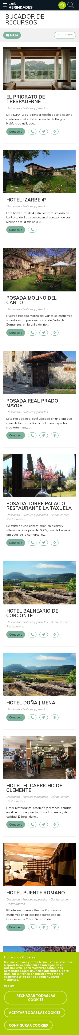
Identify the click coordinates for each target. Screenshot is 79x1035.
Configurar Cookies (28, 1025)
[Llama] (32, 132)
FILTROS (66, 35)
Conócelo (15, 131)
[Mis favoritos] (62, 5)
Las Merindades (20, 5)
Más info (9, 986)
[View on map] (55, 132)
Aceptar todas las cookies (34, 1012)
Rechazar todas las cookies (35, 998)
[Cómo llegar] (43, 132)
